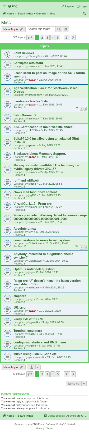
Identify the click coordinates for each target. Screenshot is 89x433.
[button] (29, 37)
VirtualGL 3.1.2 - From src (33, 203)
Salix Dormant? (25, 115)
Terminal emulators (28, 331)
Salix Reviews (24, 53)
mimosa (32, 118)
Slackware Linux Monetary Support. (40, 153)
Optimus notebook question (34, 269)
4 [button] (52, 37)
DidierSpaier (35, 243)
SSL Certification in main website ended (43, 127)
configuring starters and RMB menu (40, 342)
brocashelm (35, 94)
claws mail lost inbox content (35, 192)
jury (30, 231)
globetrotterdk (36, 357)
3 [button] (47, 37)
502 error (20, 307)
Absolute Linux (25, 228)
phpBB (32, 424)
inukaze (32, 66)
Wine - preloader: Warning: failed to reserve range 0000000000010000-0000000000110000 (50, 217)
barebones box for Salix (31, 101)
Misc (6, 22)
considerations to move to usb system (42, 240)
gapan (32, 79)
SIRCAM (33, 130)
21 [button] (67, 37)
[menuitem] (12, 6)
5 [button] (58, 37)
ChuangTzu (35, 56)
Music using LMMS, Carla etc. (35, 354)
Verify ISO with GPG (28, 319)
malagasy (34, 287)
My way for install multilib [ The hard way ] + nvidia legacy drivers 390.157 (46, 167)
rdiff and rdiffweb (26, 180)
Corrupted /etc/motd (28, 63)
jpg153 (32, 183)
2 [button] (42, 37)
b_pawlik (33, 322)
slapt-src (20, 296)
